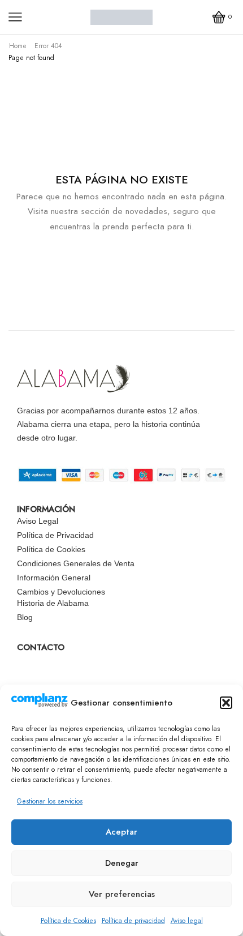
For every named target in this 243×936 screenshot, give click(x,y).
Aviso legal (187, 921)
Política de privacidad (133, 921)
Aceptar (121, 832)
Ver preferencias (122, 894)
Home (18, 46)
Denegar (121, 863)
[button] (226, 702)
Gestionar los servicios (50, 801)
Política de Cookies (68, 921)
